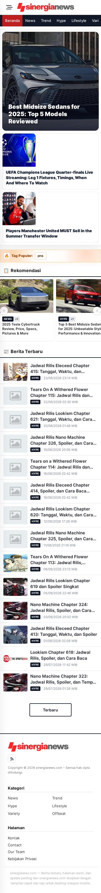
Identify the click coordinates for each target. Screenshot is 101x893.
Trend (46, 20)
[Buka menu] (8, 7)
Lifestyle (79, 20)
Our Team (16, 851)
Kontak (14, 838)
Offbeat (59, 813)
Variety (14, 813)
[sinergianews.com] (57, 7)
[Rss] (12, 759)
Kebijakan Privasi (22, 858)
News (30, 20)
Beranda (12, 20)
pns (40, 256)
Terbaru (50, 709)
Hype (61, 20)
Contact (15, 845)
